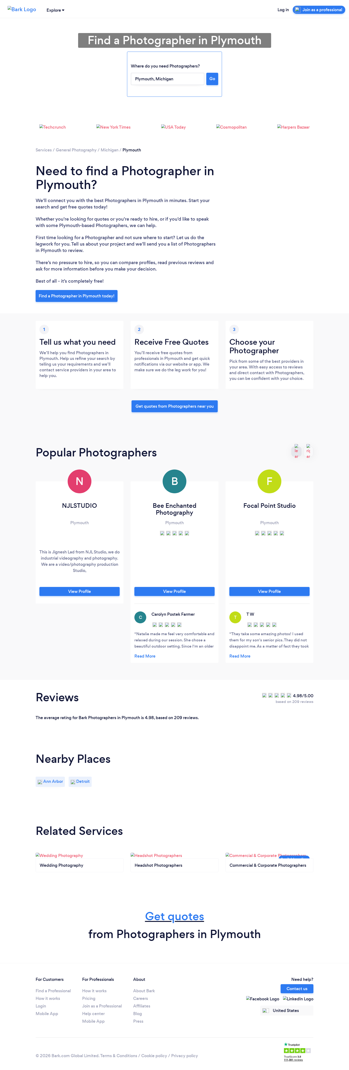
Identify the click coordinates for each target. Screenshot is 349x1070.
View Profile (79, 591)
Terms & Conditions (118, 1056)
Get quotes (174, 916)
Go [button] (212, 79)
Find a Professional (53, 991)
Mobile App (47, 1014)
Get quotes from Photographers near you (175, 406)
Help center (93, 1014)
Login (41, 1006)
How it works (48, 998)
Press (138, 1021)
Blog (137, 1014)
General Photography (76, 150)
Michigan (109, 150)
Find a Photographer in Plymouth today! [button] (76, 296)
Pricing (88, 998)
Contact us (297, 989)
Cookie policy (154, 1056)
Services (44, 150)
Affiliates (141, 1006)
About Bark (144, 991)
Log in (283, 10)
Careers (140, 998)
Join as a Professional (102, 1006)
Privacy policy (184, 1056)
